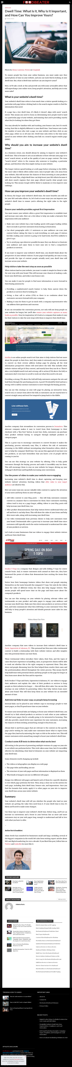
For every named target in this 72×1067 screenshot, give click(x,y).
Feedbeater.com (7, 1051)
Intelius (8, 357)
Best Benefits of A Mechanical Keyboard (48, 968)
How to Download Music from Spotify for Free (21, 1008)
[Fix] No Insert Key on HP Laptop (46, 925)
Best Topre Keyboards (42, 934)
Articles (8, 8)
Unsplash (36, 70)
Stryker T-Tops (11, 569)
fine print (16, 1059)
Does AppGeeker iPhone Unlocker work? (39, 882)
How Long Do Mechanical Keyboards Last (48, 959)
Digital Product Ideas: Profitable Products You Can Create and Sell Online (22, 926)
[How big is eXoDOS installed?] (8, 882)
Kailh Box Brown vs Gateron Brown (47, 962)
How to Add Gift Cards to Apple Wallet (20, 1002)
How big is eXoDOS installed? (18, 881)
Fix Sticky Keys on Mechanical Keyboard (48, 940)
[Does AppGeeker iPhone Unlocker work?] (30, 882)
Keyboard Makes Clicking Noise (45, 950)
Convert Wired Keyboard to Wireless (47, 937)
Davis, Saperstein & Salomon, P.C (17, 648)
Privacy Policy (44, 1006)
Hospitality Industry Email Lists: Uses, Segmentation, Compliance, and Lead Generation (22, 933)
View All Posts (62, 899)
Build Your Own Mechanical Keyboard (47, 953)
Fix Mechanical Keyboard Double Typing (48, 972)
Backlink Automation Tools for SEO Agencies (22, 950)
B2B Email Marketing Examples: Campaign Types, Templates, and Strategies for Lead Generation (22, 939)
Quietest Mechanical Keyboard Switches (48, 944)
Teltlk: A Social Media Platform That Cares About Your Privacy (39, 890)
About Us (42, 996)
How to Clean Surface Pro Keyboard (47, 965)
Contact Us (43, 1000)
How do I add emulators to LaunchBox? (20, 996)
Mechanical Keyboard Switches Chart (47, 931)
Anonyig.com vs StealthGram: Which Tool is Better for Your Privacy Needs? (18, 890)
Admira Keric (10, 18)
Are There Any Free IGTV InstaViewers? (61, 881)
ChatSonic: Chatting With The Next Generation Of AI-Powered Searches (61, 890)
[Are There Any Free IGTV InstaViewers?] (51, 882)
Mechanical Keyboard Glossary (49, 1003)
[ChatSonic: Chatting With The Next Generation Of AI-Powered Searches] (51, 889)
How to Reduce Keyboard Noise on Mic (47, 956)
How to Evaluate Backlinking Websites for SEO (21, 944)
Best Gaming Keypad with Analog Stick (47, 928)
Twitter (8, 844)
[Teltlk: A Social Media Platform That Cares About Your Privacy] (30, 889)
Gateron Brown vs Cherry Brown (46, 947)
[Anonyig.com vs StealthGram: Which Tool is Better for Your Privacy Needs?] (8, 889)
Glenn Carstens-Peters (21, 70)
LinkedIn (17, 844)
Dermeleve (58, 426)
